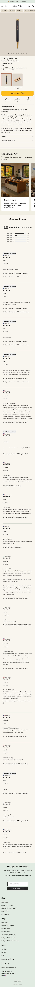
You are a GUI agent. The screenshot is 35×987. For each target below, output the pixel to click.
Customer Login (5, 928)
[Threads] (9, 963)
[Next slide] (32, 187)
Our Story (4, 949)
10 (23, 54)
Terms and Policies (17, 984)
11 (25, 54)
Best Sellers (4, 902)
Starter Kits (4, 10)
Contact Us (4, 922)
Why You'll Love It (7, 107)
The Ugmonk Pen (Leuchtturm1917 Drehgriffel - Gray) (15, 598)
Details (3, 136)
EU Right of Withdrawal (8, 938)
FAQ (2, 955)
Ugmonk (19, 981)
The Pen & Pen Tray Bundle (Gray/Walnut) (12, 547)
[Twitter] (6, 963)
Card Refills (11, 10)
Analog (5, 117)
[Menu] (2, 6)
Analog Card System (7, 905)
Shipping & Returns (8, 140)
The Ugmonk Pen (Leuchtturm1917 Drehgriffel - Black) (15, 273)
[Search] (6, 6)
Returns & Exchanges (7, 925)
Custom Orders (5, 931)
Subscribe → (17, 888)
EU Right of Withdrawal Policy (10, 941)
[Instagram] (2, 963)
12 (26, 54)
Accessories (19, 10)
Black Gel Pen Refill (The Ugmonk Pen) (11, 485)
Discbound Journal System (9, 908)
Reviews (3, 952)
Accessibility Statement (8, 935)
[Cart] (33, 6)
